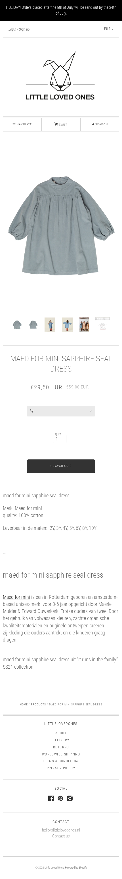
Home (24, 704)
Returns (61, 747)
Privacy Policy (61, 768)
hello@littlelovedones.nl (61, 830)
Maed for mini (16, 597)
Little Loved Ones (54, 867)
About (61, 733)
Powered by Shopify (76, 867)
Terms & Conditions (60, 761)
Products (38, 704)
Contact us (61, 836)
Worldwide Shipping (61, 754)
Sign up (24, 29)
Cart (63, 124)
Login (12, 29)
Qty (58, 434)
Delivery (60, 740)
